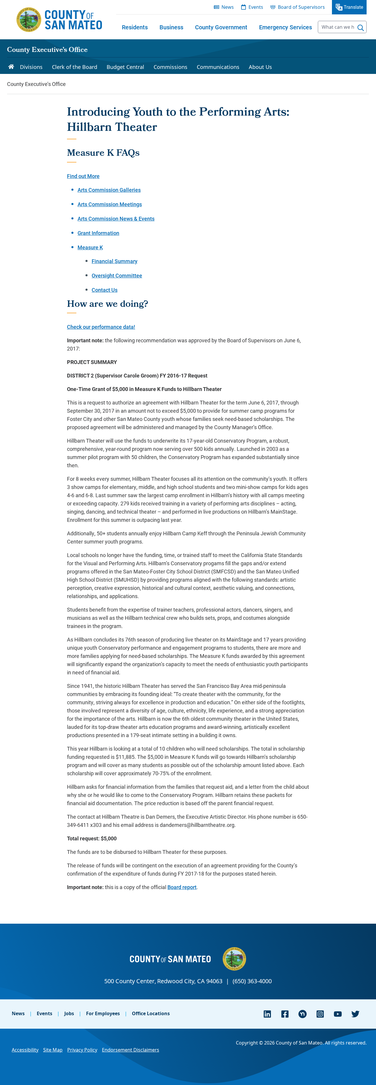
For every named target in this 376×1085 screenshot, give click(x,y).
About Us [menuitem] (260, 66)
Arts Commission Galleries (109, 189)
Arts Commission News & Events (116, 218)
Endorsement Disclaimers (130, 1050)
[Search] (360, 27)
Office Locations (151, 1013)
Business (171, 27)
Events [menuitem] (256, 7)
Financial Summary (114, 261)
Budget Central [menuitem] (125, 66)
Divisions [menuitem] (31, 66)
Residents (135, 27)
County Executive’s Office (47, 50)
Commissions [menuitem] (170, 66)
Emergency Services (285, 27)
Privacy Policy (82, 1050)
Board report (182, 887)
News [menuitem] (227, 7)
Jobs (69, 1013)
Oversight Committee (117, 275)
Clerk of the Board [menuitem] (74, 66)
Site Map (53, 1050)
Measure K (90, 247)
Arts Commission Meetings (110, 204)
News (18, 1013)
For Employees (103, 1013)
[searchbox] (342, 27)
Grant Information (98, 232)
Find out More (83, 176)
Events (44, 1013)
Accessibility (25, 1050)
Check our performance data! (101, 326)
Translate (353, 7)
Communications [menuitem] (218, 66)
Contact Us (105, 289)
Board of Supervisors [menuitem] (301, 7)
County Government (221, 27)
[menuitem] (135, 27)
